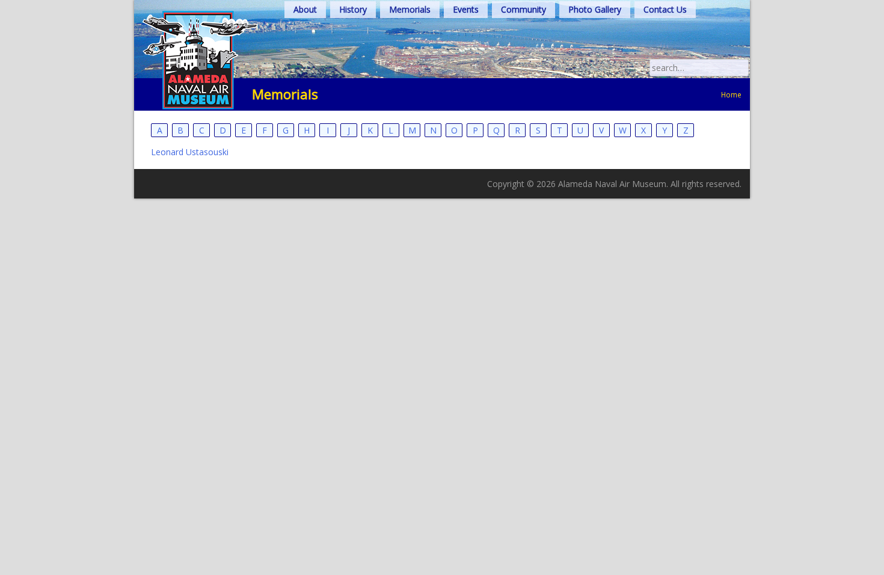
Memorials (410, 9)
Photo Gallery (594, 9)
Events (466, 9)
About (305, 9)
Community (523, 9)
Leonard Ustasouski (190, 152)
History (353, 9)
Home (731, 94)
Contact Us (665, 9)
